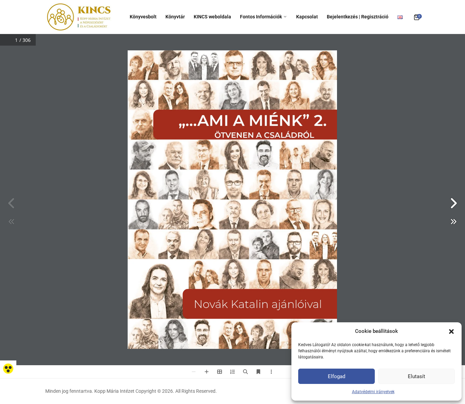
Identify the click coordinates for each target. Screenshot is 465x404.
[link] (8, 368)
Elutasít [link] (416, 376)
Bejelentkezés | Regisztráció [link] (357, 16)
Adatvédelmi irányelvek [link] (373, 391)
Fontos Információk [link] (261, 16)
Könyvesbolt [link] (143, 16)
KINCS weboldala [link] (212, 16)
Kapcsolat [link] (307, 16)
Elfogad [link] (336, 376)
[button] (451, 331)
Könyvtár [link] (175, 16)
